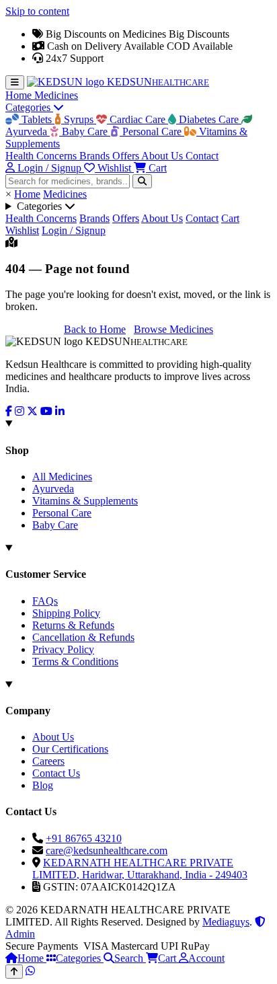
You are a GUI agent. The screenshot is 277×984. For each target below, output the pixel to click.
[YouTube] (46, 411)
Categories (29, 107)
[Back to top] (14, 971)
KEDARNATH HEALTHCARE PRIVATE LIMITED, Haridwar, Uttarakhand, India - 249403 (139, 868)
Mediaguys (225, 922)
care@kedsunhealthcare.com (106, 850)
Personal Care (152, 131)
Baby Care (84, 131)
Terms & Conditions (75, 661)
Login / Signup (74, 230)
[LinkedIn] (60, 411)
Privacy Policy (63, 649)
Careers (48, 761)
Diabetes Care (208, 119)
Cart (230, 218)
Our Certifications (70, 749)
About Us (163, 155)
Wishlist (22, 230)
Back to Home (95, 329)
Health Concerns (42, 155)
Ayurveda (53, 488)
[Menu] (14, 82)
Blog (42, 785)
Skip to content (37, 11)
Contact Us (56, 773)
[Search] (142, 181)
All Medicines (62, 476)
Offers (126, 155)
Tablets (36, 119)
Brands (95, 155)
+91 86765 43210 (84, 838)
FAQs (45, 601)
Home (19, 95)
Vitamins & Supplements (85, 500)
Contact (202, 155)
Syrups (78, 119)
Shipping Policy (66, 613)
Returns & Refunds (73, 625)
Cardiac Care (137, 119)
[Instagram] (19, 411)
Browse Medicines (173, 329)
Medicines (56, 95)
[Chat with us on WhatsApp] (30, 971)
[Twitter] (32, 411)
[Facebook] (8, 411)
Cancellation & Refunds (83, 637)
